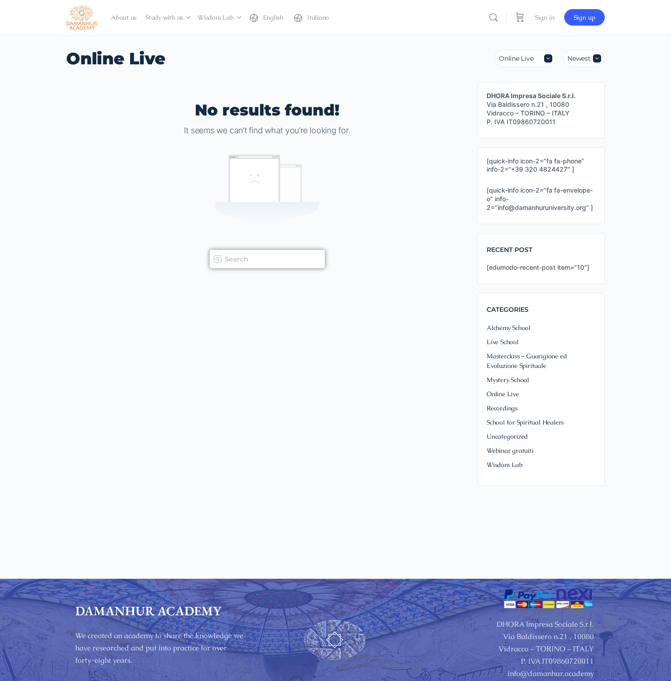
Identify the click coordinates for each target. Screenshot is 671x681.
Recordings (502, 408)
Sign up (584, 17)
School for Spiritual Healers (525, 422)
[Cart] (520, 17)
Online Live (503, 394)
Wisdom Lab (505, 465)
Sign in (545, 17)
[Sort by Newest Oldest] (584, 58)
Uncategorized (507, 436)
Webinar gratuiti (510, 450)
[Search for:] (267, 258)
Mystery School (508, 380)
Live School (503, 342)
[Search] (493, 17)
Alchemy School (508, 328)
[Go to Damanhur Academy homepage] (81, 16)
